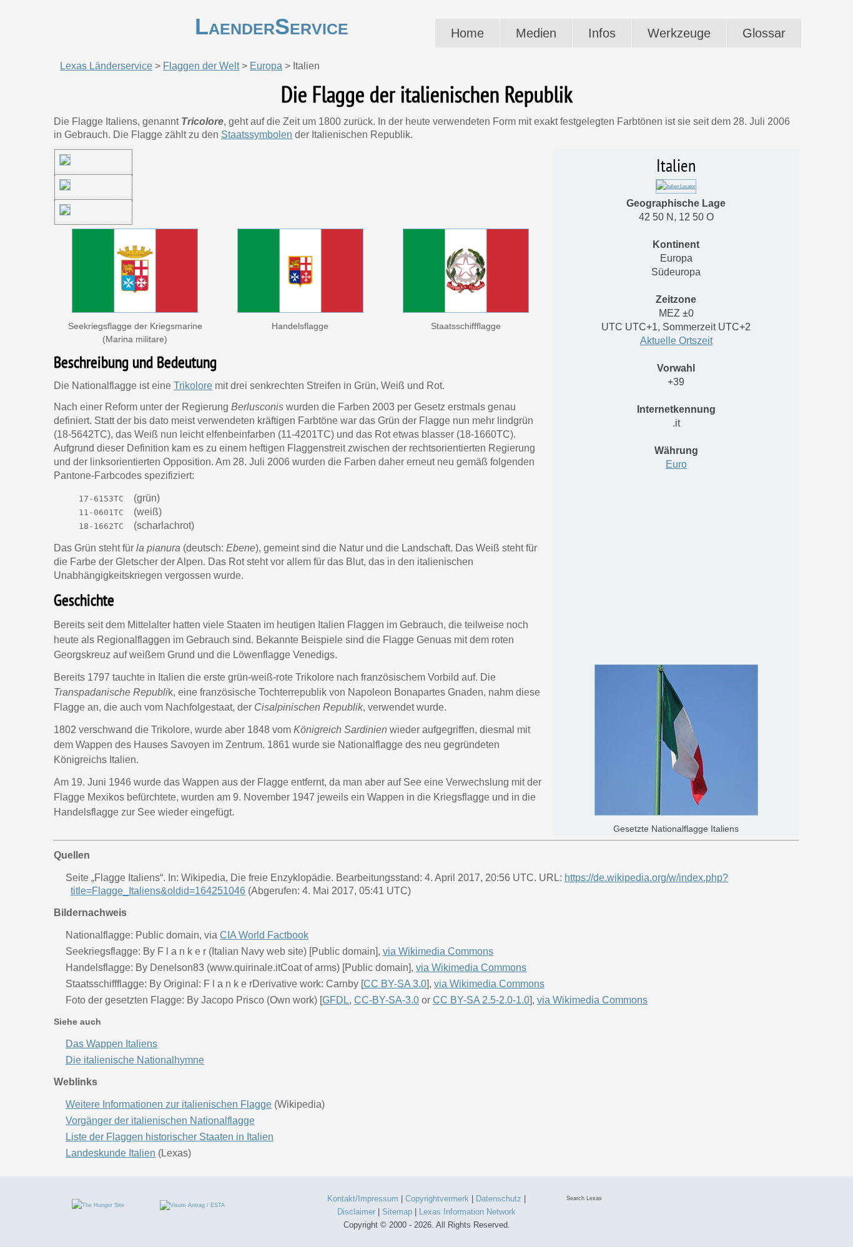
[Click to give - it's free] (98, 1204)
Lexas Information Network (467, 1211)
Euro (676, 464)
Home (467, 33)
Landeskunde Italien (110, 1153)
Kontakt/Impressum (362, 1198)
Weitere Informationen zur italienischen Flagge (169, 1104)
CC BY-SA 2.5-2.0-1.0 (481, 1000)
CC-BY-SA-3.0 (386, 1000)
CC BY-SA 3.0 (394, 983)
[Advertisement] (676, 571)
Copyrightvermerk (437, 1198)
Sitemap (397, 1211)
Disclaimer (356, 1211)
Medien (536, 33)
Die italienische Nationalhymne (135, 1060)
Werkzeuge (679, 33)
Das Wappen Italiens (111, 1043)
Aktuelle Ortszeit (676, 340)
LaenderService (271, 26)
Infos (602, 33)
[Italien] (676, 186)
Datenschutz (498, 1198)
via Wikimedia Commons (438, 951)
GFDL (335, 1000)
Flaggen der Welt (201, 66)
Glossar (764, 33)
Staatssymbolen (256, 134)
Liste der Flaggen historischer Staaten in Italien (170, 1136)
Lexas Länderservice (106, 66)
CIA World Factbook (264, 935)
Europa (266, 66)
